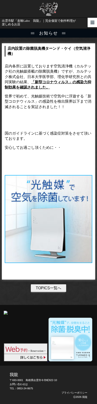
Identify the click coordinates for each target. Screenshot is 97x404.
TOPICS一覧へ (48, 288)
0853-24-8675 (25, 388)
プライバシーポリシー (74, 392)
